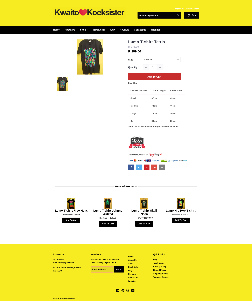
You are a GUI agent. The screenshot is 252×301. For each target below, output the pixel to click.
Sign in (178, 8)
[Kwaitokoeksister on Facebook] (117, 291)
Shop (83, 29)
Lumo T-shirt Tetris (146, 42)
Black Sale (99, 29)
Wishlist (155, 29)
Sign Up (119, 269)
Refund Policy (159, 270)
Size (130, 59)
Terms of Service (160, 277)
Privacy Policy (159, 266)
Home (56, 29)
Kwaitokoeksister (67, 298)
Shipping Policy (160, 274)
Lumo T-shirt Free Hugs (71, 210)
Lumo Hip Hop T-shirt (181, 210)
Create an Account (192, 8)
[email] (162, 167)
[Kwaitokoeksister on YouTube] (132, 291)
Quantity (133, 67)
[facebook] (131, 167)
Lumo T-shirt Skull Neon (144, 212)
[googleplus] (154, 167)
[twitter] (139, 167)
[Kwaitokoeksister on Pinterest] (122, 291)
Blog (155, 259)
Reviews (124, 29)
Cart (193, 15)
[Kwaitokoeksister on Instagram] (127, 291)
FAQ (112, 29)
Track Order (158, 263)
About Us (70, 29)
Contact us (140, 29)
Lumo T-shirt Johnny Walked (107, 212)
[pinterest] (146, 167)
